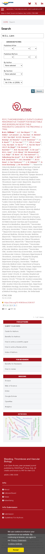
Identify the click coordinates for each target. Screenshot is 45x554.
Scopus (8, 381)
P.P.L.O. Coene (34, 142)
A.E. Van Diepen (23, 132)
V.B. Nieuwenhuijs (31, 152)
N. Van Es (19, 145)
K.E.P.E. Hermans (23, 137)
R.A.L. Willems (8, 132)
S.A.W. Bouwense (28, 140)
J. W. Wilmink (31, 162)
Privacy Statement (18, 540)
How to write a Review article (16, 347)
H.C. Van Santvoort (28, 154)
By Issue (7, 79)
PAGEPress (18, 468)
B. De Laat (34, 150)
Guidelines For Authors (13, 517)
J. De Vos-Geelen (23, 164)
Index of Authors (11, 352)
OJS (33, 470)
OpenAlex (8, 401)
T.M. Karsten (22, 147)
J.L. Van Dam (25, 135)
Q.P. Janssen (13, 135)
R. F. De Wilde (27, 157)
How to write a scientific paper (16, 342)
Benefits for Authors (12, 337)
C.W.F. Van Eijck (8, 137)
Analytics (8, 407)
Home (5, 22)
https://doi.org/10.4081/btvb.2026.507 (19, 303)
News (6, 497)
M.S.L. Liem (6, 152)
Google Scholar (11, 396)
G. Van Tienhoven (15, 162)
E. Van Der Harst (33, 145)
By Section (8, 71)
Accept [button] (16, 550)
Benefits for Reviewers (13, 364)
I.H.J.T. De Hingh (8, 147)
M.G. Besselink (24, 159)
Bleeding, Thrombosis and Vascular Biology (24, 9)
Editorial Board (10, 493)
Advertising (8, 500)
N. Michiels (36, 135)
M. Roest (15, 154)
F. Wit (37, 157)
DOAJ (7, 391)
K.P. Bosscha (14, 140)
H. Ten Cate (17, 142)
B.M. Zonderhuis (8, 159)
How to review (10, 369)
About (6, 489)
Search (39, 91)
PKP (22, 470)
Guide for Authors (11, 331)
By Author (8, 62)
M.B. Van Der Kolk (21, 150)
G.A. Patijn (6, 154)
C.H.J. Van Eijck (8, 145)
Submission (9, 514)
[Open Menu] (2, 9)
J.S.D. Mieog (18, 152)
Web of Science (11, 386)
